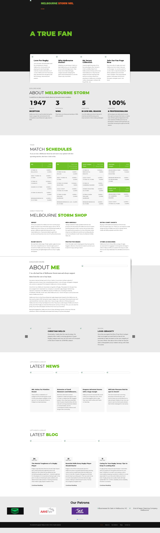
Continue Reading (37, 485)
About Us (52, 9)
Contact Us (85, 9)
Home (42, 9)
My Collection (64, 9)
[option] (55, 336)
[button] (77, 519)
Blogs (75, 9)
